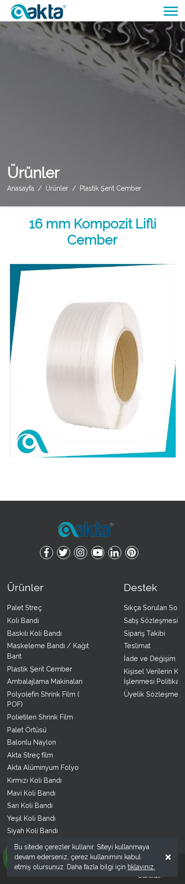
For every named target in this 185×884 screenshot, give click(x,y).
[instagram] (80, 553)
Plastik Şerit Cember (39, 669)
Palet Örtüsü (26, 730)
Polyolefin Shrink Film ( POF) (43, 699)
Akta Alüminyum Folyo (43, 767)
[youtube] (97, 553)
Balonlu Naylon (31, 742)
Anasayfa (20, 188)
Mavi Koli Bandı (31, 793)
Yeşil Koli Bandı (31, 818)
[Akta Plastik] (38, 10)
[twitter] (63, 553)
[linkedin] (114, 553)
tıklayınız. (141, 867)
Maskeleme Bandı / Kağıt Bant (48, 650)
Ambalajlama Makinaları (45, 681)
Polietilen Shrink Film (40, 717)
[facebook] (46, 553)
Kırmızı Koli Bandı (34, 780)
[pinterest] (132, 553)
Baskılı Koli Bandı (34, 633)
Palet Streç (24, 607)
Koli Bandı (23, 620)
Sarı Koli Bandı (30, 805)
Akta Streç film (30, 755)
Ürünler (25, 587)
